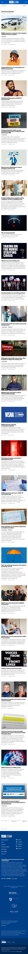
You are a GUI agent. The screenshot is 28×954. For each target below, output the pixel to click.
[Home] (1, 828)
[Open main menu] (2, 2)
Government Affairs (5, 846)
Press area (3, 853)
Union (2, 842)
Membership (4, 849)
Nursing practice (4, 839)
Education (3, 844)
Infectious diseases (7, 11)
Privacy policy (19, 951)
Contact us (3, 925)
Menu (24, 5)
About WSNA (4, 851)
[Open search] (25, 2)
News (3, 6)
